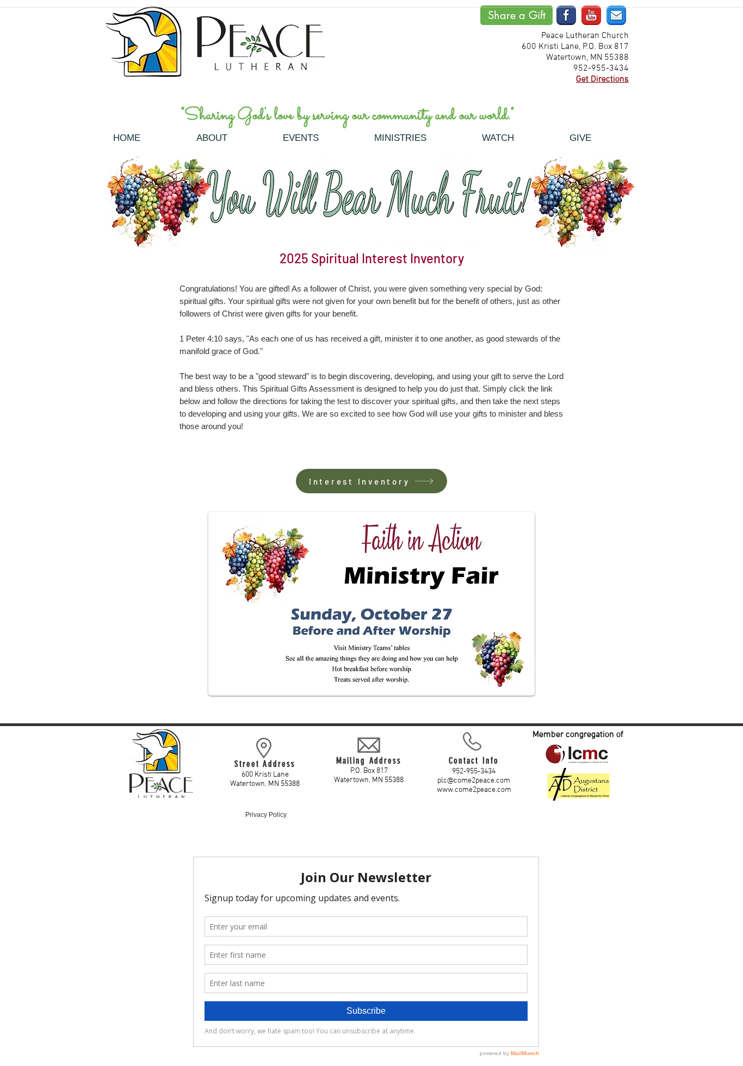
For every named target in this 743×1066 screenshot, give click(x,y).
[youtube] (591, 15)
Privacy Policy (266, 815)
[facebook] (566, 15)
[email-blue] (616, 15)
